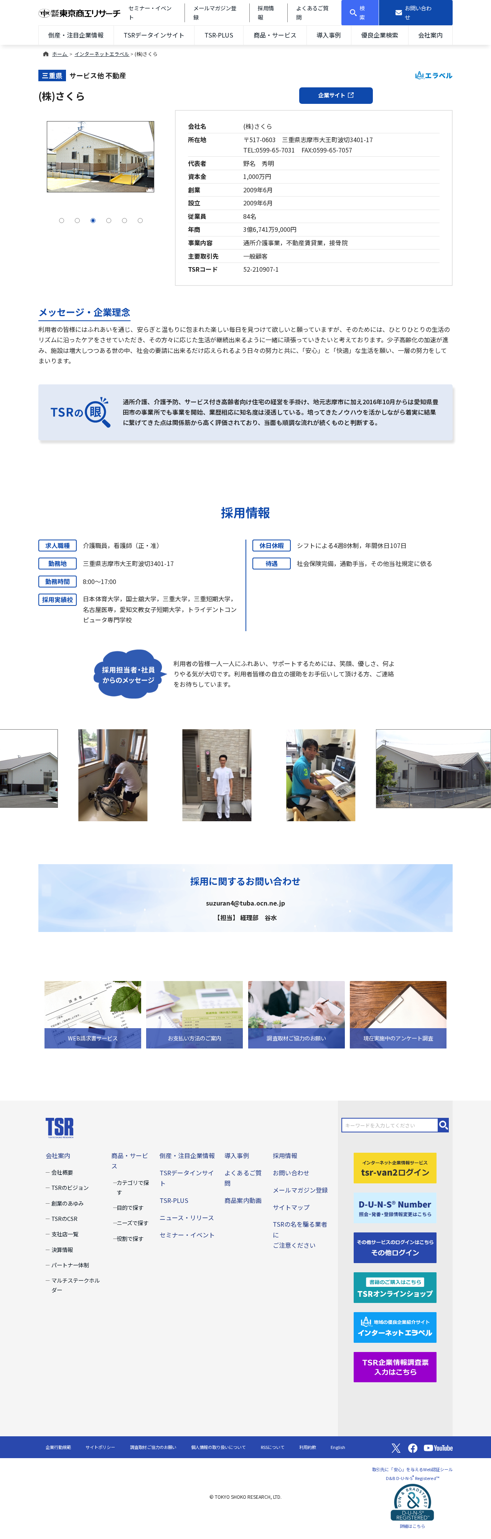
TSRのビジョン (70, 1187)
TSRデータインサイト (154, 34)
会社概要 (62, 1172)
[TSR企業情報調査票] (395, 1366)
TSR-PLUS (218, 34)
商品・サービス (275, 34)
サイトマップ (291, 1207)
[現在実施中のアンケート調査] (398, 1013)
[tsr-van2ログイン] (395, 1166)
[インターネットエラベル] (395, 1326)
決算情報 (62, 1249)
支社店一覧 (64, 1234)
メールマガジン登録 (300, 1189)
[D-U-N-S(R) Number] (395, 1206)
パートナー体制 (70, 1265)
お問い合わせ (291, 1172)
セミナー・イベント (187, 1234)
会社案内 (430, 34)
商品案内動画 (242, 1200)
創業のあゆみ (67, 1203)
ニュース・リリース (187, 1217)
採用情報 (285, 1155)
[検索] (443, 1125)
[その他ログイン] (395, 1246)
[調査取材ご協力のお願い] (296, 1013)
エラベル (439, 75)
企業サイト (331, 95)
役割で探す (130, 1238)
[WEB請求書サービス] (92, 1013)
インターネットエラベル (101, 53)
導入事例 (328, 34)
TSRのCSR (64, 1218)
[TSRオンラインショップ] (395, 1286)
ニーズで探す (132, 1223)
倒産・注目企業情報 (76, 34)
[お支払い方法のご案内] (194, 1013)
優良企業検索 (379, 34)
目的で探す (130, 1207)
